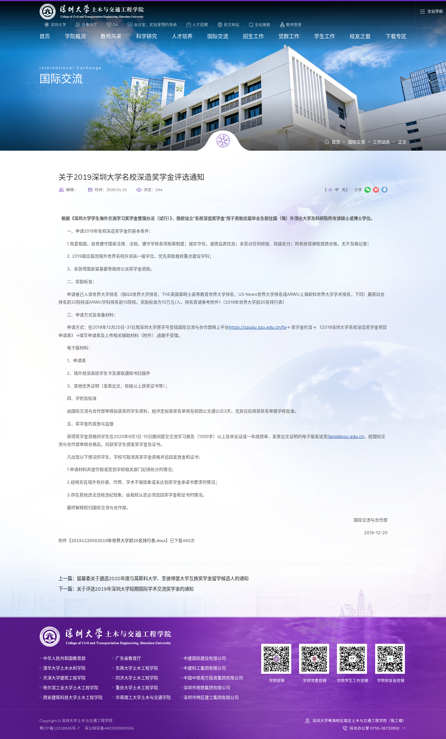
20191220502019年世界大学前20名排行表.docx (118, 540)
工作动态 (381, 141)
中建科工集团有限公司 (204, 668)
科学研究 (146, 36)
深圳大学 (58, 24)
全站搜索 (262, 24)
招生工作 (253, 36)
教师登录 (294, 24)
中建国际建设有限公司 (204, 658)
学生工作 (324, 36)
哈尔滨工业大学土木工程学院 (70, 687)
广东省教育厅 (128, 658)
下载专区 (396, 36)
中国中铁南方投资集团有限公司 (213, 677)
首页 (45, 36)
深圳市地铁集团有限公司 (206, 687)
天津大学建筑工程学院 (64, 677)
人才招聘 (200, 24)
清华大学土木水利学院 (64, 668)
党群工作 (289, 36)
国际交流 (217, 36)
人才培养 (182, 36)
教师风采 (111, 36)
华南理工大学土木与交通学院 (143, 697)
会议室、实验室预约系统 (155, 24)
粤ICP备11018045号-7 (60, 728)
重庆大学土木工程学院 (137, 687)
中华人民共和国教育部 (64, 658)
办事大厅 (89, 24)
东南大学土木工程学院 (137, 668)
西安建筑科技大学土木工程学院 (73, 697)
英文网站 (231, 24)
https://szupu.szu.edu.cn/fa (257, 327)
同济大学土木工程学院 (137, 677)
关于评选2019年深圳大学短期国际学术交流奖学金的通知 (126, 589)
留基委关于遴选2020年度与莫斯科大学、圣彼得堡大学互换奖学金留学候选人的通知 (153, 578)
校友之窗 (360, 36)
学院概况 (75, 36)
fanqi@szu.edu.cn (345, 436)
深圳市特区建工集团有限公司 (211, 697)
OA (115, 24)
